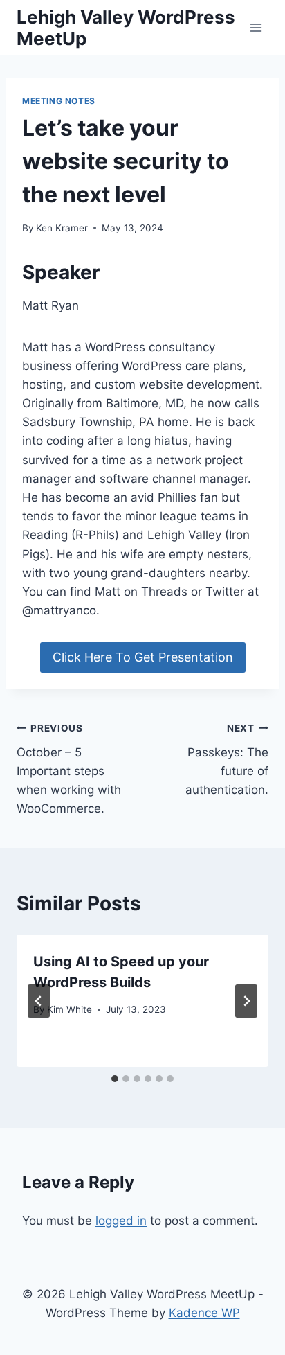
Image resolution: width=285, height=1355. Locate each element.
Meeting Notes (58, 101)
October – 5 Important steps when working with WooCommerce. (69, 769)
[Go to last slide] (39, 1001)
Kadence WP (204, 1313)
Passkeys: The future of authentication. (226, 760)
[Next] (246, 1001)
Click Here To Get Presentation (143, 657)
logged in (121, 1221)
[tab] (114, 1078)
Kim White (69, 1009)
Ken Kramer (62, 227)
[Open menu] (255, 27)
